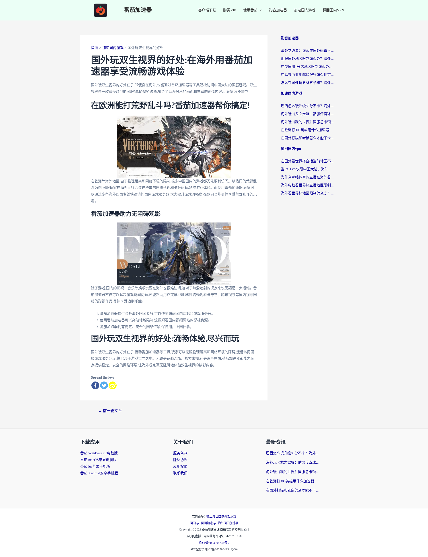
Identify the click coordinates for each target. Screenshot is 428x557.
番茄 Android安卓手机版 (99, 473)
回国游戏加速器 (226, 516)
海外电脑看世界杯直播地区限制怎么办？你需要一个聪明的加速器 (307, 185)
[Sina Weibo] (113, 385)
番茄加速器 (138, 10)
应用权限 (180, 466)
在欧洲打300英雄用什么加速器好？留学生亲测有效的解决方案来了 (307, 130)
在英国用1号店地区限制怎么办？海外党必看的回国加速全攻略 (307, 67)
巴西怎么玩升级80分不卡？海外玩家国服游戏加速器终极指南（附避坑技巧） (307, 106)
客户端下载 (207, 10)
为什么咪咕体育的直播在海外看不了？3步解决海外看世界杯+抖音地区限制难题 (307, 177)
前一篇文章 (110, 411)
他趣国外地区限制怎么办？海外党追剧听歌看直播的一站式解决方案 (307, 59)
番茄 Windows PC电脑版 (99, 453)
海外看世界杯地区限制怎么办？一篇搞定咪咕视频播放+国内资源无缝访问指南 (307, 193)
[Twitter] (104, 385)
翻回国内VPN (333, 10)
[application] (259, 10)
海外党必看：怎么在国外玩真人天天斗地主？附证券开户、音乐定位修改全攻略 (307, 51)
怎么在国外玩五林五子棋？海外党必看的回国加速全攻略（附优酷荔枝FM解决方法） (307, 83)
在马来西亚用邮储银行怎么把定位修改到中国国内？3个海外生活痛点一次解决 (307, 75)
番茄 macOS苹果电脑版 (98, 460)
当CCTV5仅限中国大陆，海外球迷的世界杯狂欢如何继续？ (307, 169)
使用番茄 (250, 10)
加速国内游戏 (304, 10)
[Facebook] (95, 385)
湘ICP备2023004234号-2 (214, 543)
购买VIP (229, 10)
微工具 (211, 516)
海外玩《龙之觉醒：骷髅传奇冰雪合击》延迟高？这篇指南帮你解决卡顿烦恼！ (307, 114)
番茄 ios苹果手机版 (95, 466)
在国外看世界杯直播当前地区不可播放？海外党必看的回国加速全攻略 (307, 161)
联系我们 (180, 473)
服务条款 (180, 453)
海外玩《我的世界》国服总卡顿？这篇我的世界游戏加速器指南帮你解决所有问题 (307, 122)
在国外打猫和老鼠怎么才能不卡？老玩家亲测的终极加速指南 (307, 138)
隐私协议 (180, 460)
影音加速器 (278, 10)
